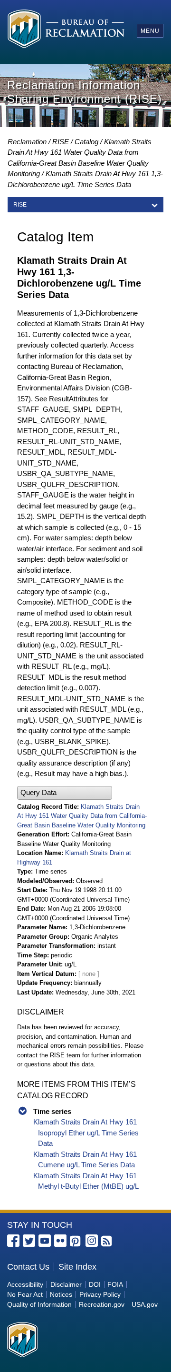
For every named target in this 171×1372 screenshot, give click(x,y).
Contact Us (28, 1267)
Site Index (77, 1267)
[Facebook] (13, 1240)
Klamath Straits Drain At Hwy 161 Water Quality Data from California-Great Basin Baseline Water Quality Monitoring (82, 816)
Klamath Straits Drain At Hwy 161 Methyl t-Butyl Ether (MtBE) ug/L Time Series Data (85, 1186)
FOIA (115, 1284)
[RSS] (107, 1241)
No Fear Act (25, 1294)
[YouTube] (44, 1240)
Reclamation (27, 142)
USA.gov (145, 1304)
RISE (60, 142)
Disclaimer (66, 1284)
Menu (150, 31)
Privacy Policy (100, 1294)
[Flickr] (60, 1240)
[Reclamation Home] (66, 30)
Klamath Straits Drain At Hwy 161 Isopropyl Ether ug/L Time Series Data (86, 1132)
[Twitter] (29, 1240)
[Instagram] (92, 1240)
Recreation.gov (101, 1304)
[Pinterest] (76, 1241)
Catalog (86, 142)
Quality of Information (39, 1304)
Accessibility (25, 1284)
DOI (95, 1284)
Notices (61, 1294)
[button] (64, 793)
